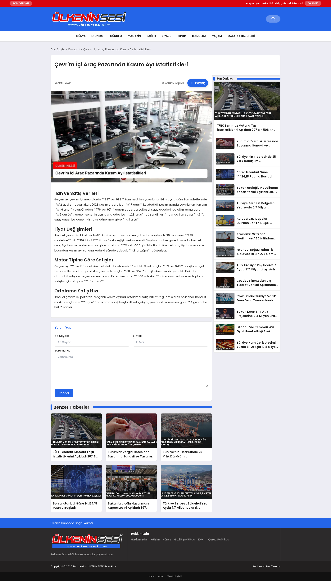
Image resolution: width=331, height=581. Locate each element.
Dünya (81, 36)
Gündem (116, 36)
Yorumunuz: (63, 350)
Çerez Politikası (218, 539)
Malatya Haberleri (241, 36)
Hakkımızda (139, 539)
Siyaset (167, 36)
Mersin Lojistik (175, 576)
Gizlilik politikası (184, 539)
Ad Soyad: (62, 336)
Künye (167, 539)
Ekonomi (97, 36)
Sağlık (151, 36)
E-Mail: (137, 336)
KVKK (201, 539)
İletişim (155, 539)
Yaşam (217, 36)
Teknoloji (199, 36)
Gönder (63, 393)
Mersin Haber (156, 576)
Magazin (134, 36)
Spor (182, 36)
